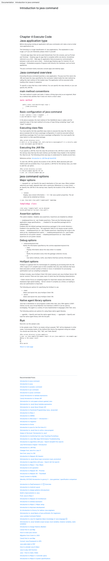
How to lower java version (28, 532)
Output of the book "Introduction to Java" (33, 433)
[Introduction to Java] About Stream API (33, 407)
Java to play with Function (28, 550)
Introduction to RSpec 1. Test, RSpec (31, 465)
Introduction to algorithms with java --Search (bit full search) (39, 462)
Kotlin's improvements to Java (30, 493)
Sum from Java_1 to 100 (27, 453)
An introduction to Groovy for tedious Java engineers (37, 510)
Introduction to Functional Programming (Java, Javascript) (39, 410)
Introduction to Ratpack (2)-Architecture (33, 499)
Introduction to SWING (27, 416)
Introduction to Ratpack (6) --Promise (32, 471)
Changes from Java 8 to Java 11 (30, 450)
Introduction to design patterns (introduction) (34, 490)
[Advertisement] (88, 137)
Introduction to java (26, 384)
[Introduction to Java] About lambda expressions (36, 404)
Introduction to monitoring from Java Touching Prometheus (39, 436)
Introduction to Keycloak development (32, 507)
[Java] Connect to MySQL (28, 476)
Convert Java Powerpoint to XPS (30, 541)
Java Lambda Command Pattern (30, 516)
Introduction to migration (28, 421)
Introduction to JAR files (28, 447)
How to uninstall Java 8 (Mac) (29, 547)
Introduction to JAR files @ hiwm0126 (44, 158)
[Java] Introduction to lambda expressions (33, 395)
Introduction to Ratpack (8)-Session (31, 456)
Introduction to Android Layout (30, 487)
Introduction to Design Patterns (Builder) (33, 527)
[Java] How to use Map (27, 529)
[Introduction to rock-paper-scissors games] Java (36, 401)
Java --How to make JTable (29, 553)
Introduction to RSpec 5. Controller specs (33, 555)
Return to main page (26, 347)
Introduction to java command (27, 2)
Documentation (8, 2)
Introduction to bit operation (29, 468)
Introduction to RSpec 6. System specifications (35, 558)
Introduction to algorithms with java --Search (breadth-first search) (41, 442)
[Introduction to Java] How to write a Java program (37, 430)
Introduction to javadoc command (31, 387)
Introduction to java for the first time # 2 (33, 427)
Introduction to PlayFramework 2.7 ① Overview (35, 484)
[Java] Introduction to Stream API (31, 398)
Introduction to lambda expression (31, 501)
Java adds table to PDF (27, 544)
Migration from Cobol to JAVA (30, 535)
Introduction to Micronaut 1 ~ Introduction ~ (34, 418)
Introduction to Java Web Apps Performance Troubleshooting (40, 439)
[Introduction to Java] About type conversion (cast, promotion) (40, 459)
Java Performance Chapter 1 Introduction (33, 445)
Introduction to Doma (27, 424)
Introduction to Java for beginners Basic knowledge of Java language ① (43, 519)
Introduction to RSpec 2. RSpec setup (32, 504)
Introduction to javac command (30, 392)
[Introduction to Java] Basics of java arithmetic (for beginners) (40, 513)
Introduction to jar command (29, 390)
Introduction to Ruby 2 (27, 413)
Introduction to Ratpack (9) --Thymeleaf (33, 473)
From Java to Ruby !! (26, 496)
